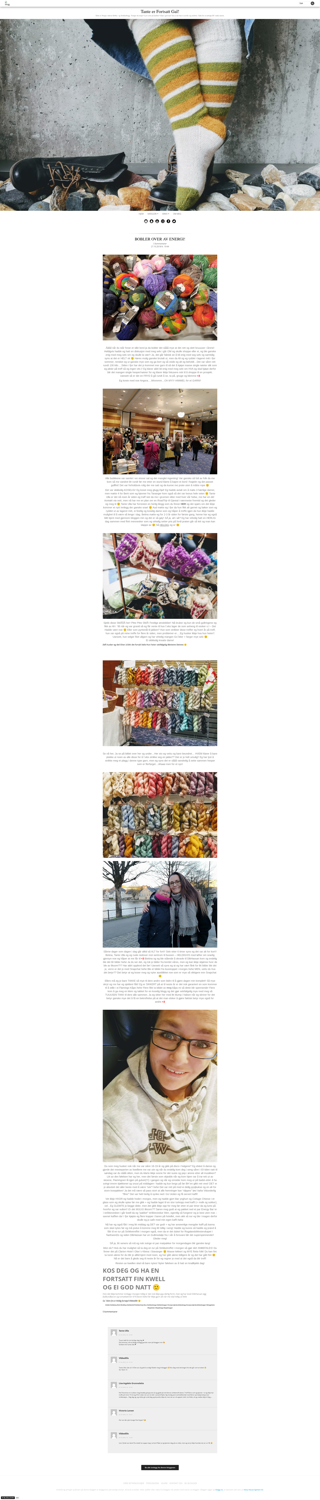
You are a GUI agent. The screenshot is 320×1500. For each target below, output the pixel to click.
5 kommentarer (160, 243)
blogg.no (219, 1490)
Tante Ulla (124, 1330)
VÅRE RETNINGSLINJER (133, 1483)
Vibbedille (124, 1358)
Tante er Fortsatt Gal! (160, 12)
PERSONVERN (152, 1483)
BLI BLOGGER (190, 1483)
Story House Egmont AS (253, 1490)
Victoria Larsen (126, 1410)
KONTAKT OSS (176, 1483)
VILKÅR (164, 1483)
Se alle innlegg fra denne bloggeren (160, 1468)
